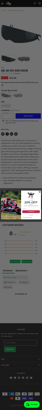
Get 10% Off (31, 211)
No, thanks (31, 215)
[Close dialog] (40, 192)
